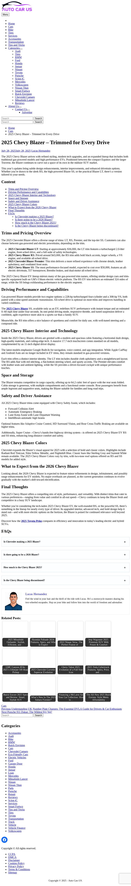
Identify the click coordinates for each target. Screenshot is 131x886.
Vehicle (12, 824)
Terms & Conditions (19, 869)
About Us (13, 106)
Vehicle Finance (16, 827)
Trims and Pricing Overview (23, 189)
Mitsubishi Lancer (24, 100)
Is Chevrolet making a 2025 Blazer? (34, 216)
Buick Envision (23, 94)
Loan (11, 772)
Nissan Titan (21, 87)
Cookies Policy (16, 863)
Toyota (19, 72)
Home (11, 23)
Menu (5, 14)
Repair (11, 794)
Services (12, 35)
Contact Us (21, 109)
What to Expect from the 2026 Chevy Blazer (32, 207)
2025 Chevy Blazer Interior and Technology (32, 195)
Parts (10, 788)
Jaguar (18, 66)
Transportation (16, 41)
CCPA (11, 854)
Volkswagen (21, 84)
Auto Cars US (75, 880)
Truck (11, 821)
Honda (18, 63)
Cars (10, 26)
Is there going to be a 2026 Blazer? (34, 219)
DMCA (12, 857)
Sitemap (12, 872)
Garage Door (15, 763)
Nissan (18, 69)
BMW (18, 57)
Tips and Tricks (16, 45)
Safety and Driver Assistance (23, 201)
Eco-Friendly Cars (18, 754)
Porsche (19, 75)
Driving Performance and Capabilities (28, 192)
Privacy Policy (16, 866)
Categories (14, 48)
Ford (17, 60)
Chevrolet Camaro (25, 97)
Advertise (27, 112)
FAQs (11, 213)
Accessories (14, 38)
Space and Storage (18, 198)
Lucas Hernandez (40, 150)
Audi (17, 51)
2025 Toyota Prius (31, 521)
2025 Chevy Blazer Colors (22, 204)
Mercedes (20, 81)
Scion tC (19, 78)
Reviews (19, 103)
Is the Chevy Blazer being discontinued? (37, 225)
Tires (10, 32)
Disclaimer (14, 860)
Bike (10, 29)
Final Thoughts (16, 210)
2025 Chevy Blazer (17, 308)
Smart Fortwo (22, 90)
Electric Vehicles (17, 757)
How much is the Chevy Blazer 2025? (35, 222)
